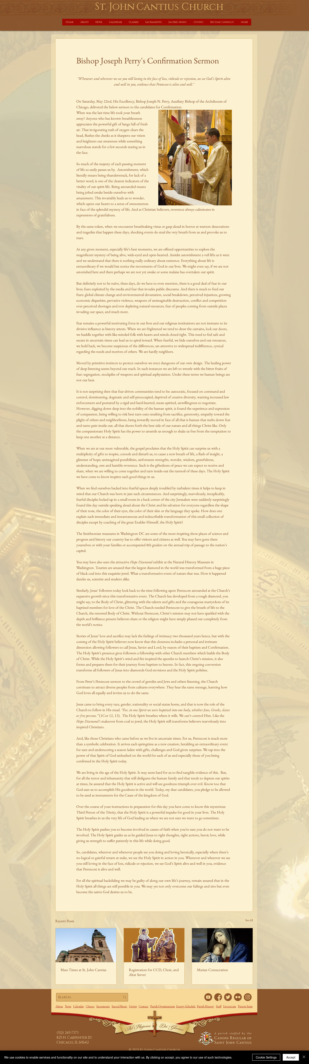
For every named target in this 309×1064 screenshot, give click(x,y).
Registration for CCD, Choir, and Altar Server (154, 972)
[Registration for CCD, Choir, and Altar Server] (154, 945)
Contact (143, 1006)
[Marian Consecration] (222, 945)
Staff (218, 1006)
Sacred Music (119, 1006)
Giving (133, 1006)
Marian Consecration (212, 969)
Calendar (78, 1006)
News (68, 1006)
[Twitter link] (228, 997)
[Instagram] (248, 997)
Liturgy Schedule (186, 1006)
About (59, 1006)
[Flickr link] (238, 997)
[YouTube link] (208, 997)
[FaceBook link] (218, 997)
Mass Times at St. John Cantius (83, 969)
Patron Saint (245, 1006)
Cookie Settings (266, 1057)
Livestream (229, 1006)
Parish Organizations (162, 1006)
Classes (90, 1006)
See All (249, 920)
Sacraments (103, 1006)
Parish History (205, 1006)
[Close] (303, 1057)
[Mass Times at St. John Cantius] (85, 945)
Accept (290, 1057)
